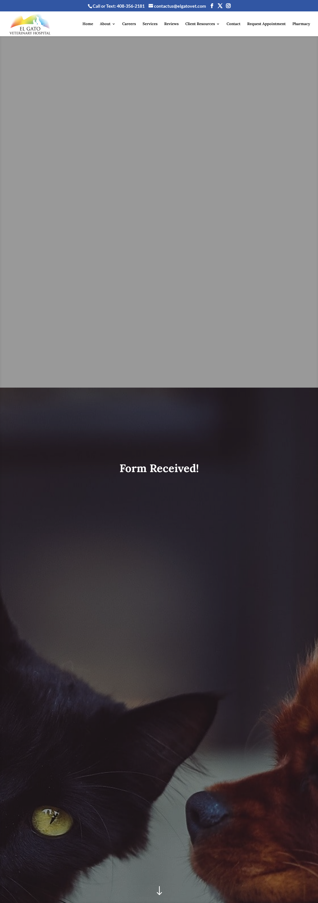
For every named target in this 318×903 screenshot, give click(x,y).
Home (87, 24)
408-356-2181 (131, 6)
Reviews (171, 24)
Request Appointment (266, 24)
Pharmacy (301, 24)
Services (150, 24)
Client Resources (200, 24)
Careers (129, 24)
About (105, 24)
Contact (233, 24)
